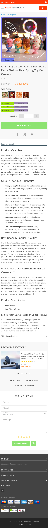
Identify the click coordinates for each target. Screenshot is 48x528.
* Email (6, 408)
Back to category (9, 14)
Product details (8, 144)
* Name (6, 402)
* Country (5, 412)
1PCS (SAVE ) (7, 103)
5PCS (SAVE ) (7, 110)
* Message (7, 419)
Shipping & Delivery (9, 336)
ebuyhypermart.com (24, 524)
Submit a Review (20, 443)
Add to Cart (25, 125)
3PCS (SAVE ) (7, 107)
